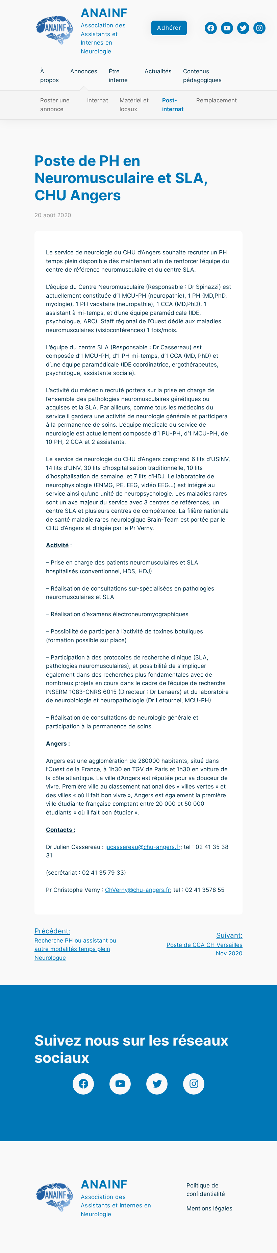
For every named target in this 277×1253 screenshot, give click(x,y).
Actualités (158, 71)
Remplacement (216, 100)
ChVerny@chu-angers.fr (137, 889)
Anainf (104, 13)
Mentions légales (209, 1208)
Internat (97, 100)
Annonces (83, 71)
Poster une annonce (55, 104)
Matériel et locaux (134, 104)
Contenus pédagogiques (202, 75)
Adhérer (169, 27)
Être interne (118, 75)
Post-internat (172, 104)
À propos (49, 75)
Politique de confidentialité (205, 1190)
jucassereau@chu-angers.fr (142, 847)
